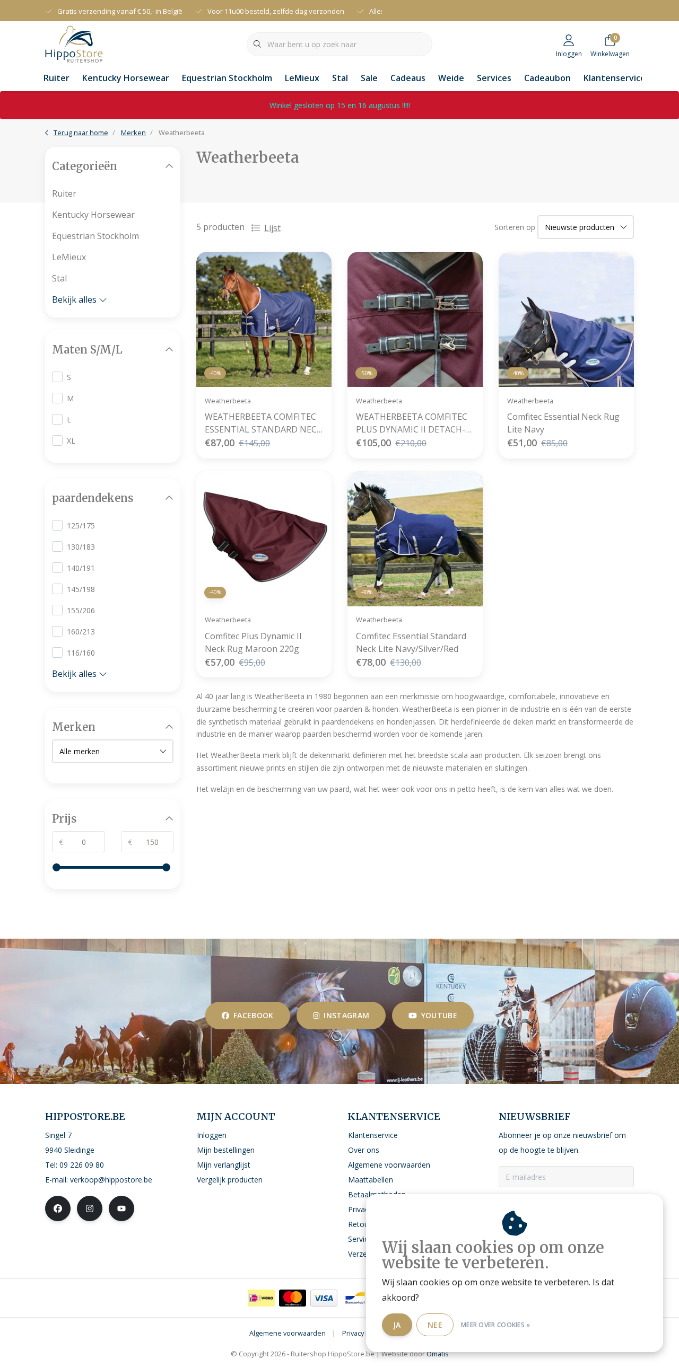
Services (494, 78)
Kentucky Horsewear (125, 78)
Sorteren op (514, 227)
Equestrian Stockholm (227, 78)
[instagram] (89, 1208)
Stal (340, 78)
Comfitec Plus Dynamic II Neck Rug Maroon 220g (253, 642)
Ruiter (56, 78)
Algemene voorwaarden (287, 1333)
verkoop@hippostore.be (111, 1180)
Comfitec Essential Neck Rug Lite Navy (563, 423)
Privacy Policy (363, 1333)
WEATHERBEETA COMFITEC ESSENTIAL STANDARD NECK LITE (263, 423)
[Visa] (323, 1298)
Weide (451, 78)
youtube (439, 1015)
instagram (346, 1015)
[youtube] (121, 1208)
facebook (253, 1015)
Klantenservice (615, 78)
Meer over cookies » (495, 1324)
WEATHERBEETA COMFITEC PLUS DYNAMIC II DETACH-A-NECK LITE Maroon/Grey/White (415, 423)
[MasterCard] (292, 1298)
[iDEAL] (261, 1298)
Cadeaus (407, 78)
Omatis (437, 1353)
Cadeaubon (547, 78)
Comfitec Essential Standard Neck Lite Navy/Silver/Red (411, 642)
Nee (435, 1325)
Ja (397, 1325)
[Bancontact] (355, 1298)
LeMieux (302, 78)
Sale (369, 78)
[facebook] (58, 1208)
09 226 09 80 (81, 1165)
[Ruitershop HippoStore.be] (74, 43)
